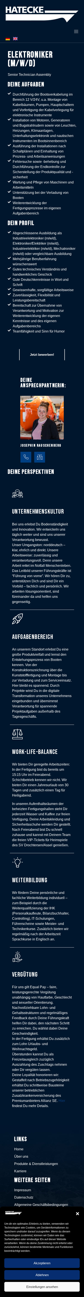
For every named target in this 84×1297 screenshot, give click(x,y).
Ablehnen (42, 1275)
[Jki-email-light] (39, 457)
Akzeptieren (42, 1263)
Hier (62, 1101)
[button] (77, 1214)
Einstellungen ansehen (42, 1287)
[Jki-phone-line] (25, 457)
